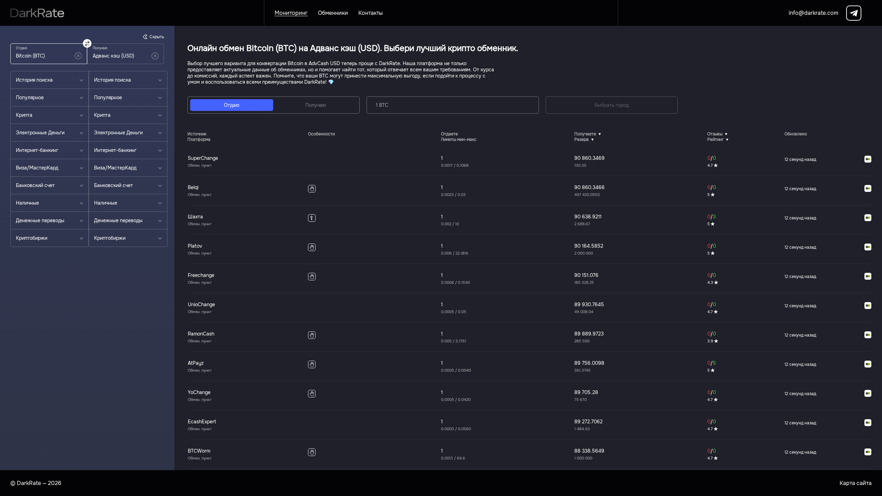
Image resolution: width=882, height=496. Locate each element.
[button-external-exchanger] (867, 159)
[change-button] (87, 43)
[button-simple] (78, 55)
